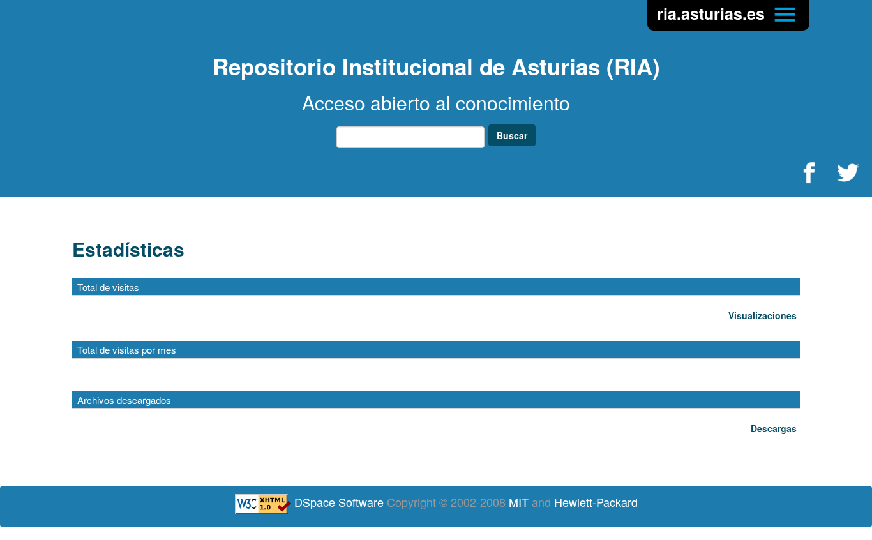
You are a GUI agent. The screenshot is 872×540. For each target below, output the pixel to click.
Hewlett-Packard (596, 501)
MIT (519, 501)
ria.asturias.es (713, 13)
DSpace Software (339, 501)
